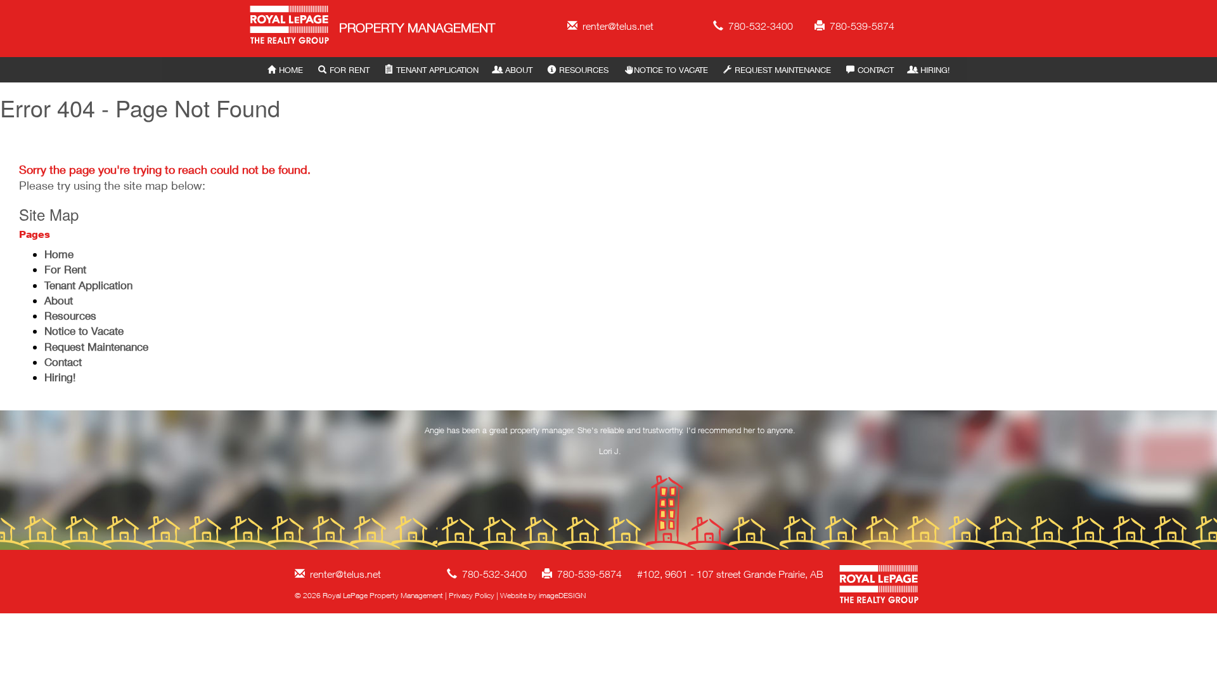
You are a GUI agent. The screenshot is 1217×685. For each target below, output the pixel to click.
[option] (610, 443)
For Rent (350, 70)
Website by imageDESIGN (543, 595)
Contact (876, 70)
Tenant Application (437, 70)
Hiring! (935, 70)
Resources (583, 70)
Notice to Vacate (671, 70)
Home (291, 70)
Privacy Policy (471, 595)
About (518, 70)
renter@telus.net (615, 26)
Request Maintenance (783, 70)
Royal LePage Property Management (290, 27)
